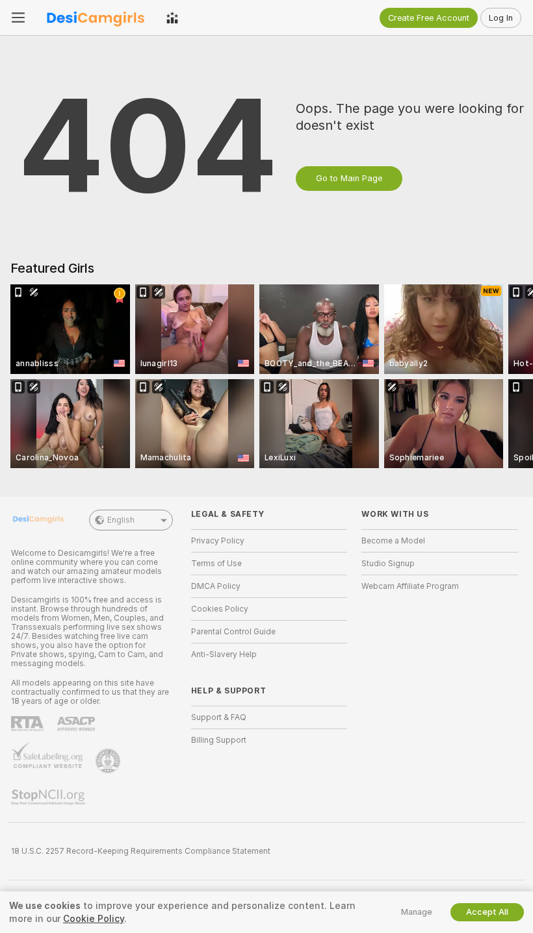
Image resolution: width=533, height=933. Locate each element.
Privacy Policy (217, 540)
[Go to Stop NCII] (49, 797)
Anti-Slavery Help (224, 654)
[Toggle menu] (18, 17)
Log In (501, 18)
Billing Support (218, 740)
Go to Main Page (349, 178)
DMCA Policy (215, 586)
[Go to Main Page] (95, 17)
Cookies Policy (219, 609)
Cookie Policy (93, 919)
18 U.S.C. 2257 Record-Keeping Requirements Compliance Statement (140, 851)
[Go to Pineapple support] (109, 761)
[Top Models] (172, 17)
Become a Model (393, 540)
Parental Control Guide (233, 631)
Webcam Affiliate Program (410, 586)
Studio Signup (388, 563)
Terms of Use (216, 563)
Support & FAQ (218, 717)
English (121, 520)
